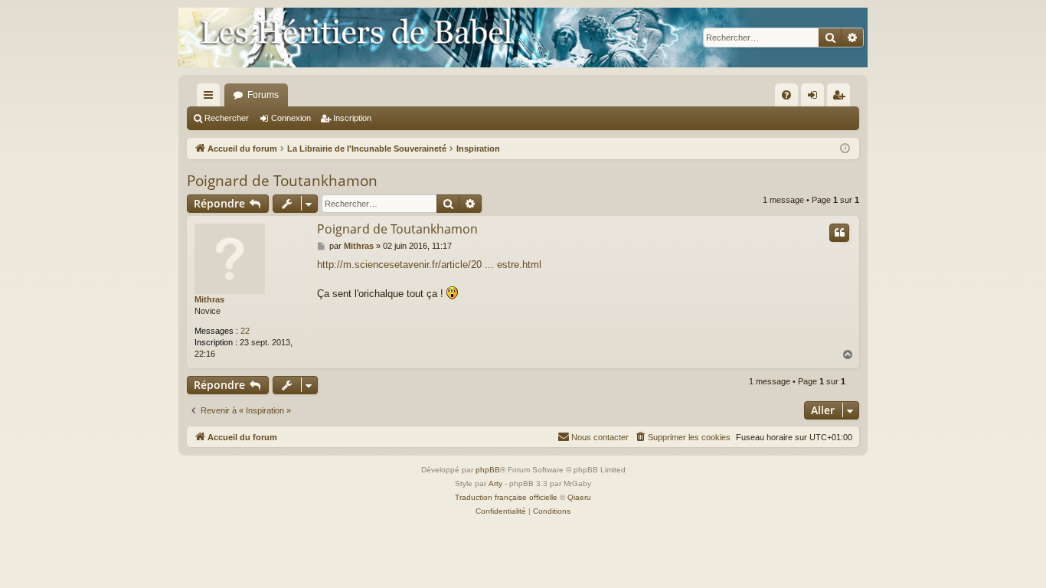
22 (245, 330)
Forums (263, 95)
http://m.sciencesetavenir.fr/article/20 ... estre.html (429, 264)
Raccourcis (211, 98)
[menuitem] (786, 94)
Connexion (291, 117)
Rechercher (226, 117)
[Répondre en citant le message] (839, 233)
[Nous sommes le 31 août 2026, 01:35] (845, 149)
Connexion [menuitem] (815, 98)
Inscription (352, 117)
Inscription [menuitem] (841, 98)
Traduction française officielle (506, 497)
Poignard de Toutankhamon (282, 181)
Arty (495, 483)
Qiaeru (579, 497)
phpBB (488, 470)
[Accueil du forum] (523, 37)
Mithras (209, 299)
